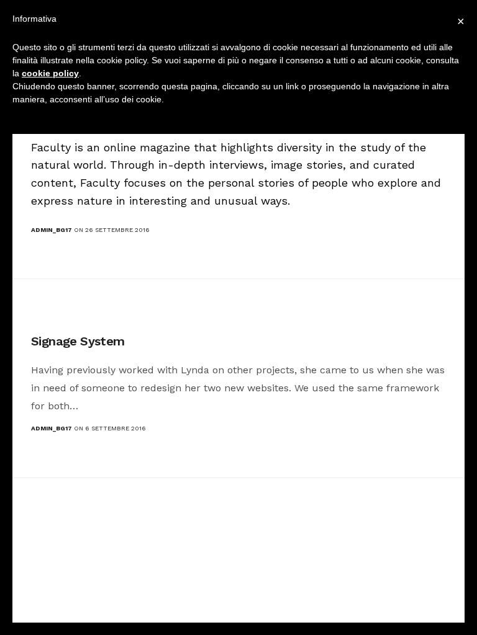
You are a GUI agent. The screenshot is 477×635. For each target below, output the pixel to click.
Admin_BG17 (51, 229)
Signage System (78, 341)
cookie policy (50, 73)
